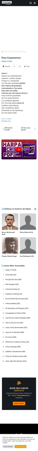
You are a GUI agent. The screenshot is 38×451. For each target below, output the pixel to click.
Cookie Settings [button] (8, 446)
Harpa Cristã (6, 61)
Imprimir (7, 66)
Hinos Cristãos (8, 51)
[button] (19, 149)
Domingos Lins (6, 121)
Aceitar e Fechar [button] (20, 446)
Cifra (28, 66)
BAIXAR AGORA (19, 403)
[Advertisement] (19, 29)
